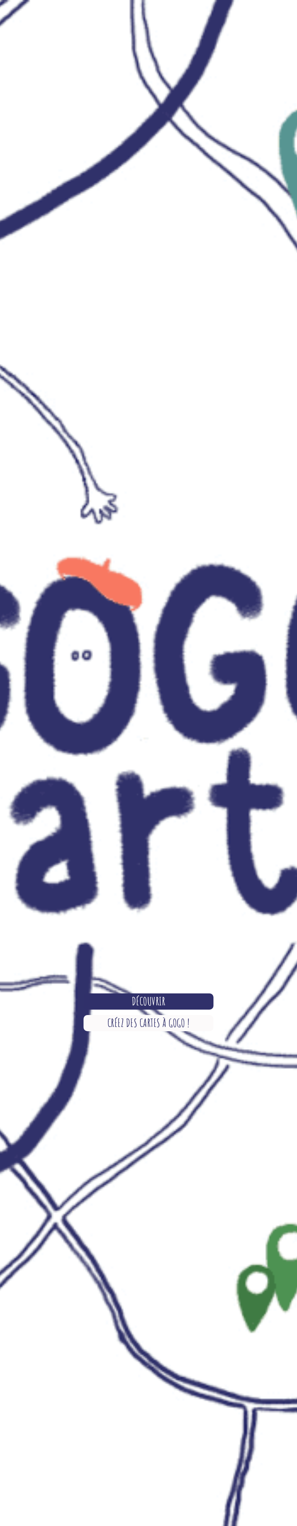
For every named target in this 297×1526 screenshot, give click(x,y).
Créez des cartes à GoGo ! (149, 1023)
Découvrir (149, 1001)
